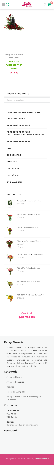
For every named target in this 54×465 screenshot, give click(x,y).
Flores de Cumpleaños (17, 392)
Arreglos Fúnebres (15, 382)
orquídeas (13, 175)
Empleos (12, 162)
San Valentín (15, 182)
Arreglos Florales (18, 125)
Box (9, 148)
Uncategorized (16, 118)
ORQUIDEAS (13, 168)
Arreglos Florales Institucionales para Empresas (26, 133)
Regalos (10, 387)
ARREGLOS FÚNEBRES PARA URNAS (14, 65)
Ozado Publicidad (42, 459)
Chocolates (14, 155)
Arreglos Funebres (18, 141)
